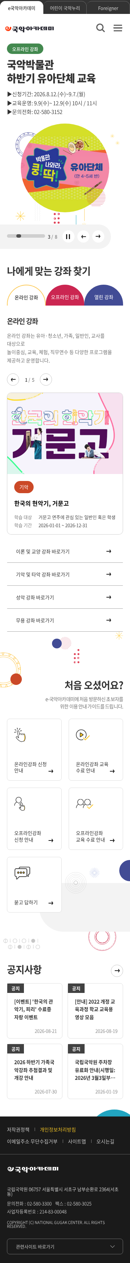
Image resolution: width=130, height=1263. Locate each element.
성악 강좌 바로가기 (35, 597)
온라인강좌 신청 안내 (30, 767)
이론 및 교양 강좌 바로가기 (43, 551)
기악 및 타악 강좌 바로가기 (43, 574)
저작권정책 (18, 1129)
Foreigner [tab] (108, 8)
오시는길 (105, 1141)
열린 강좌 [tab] (103, 296)
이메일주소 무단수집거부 (32, 1141)
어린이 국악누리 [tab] (65, 8)
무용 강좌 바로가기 (35, 620)
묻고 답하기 (26, 902)
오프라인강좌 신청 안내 (27, 836)
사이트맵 (77, 1141)
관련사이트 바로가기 (35, 1246)
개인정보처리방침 (58, 1129)
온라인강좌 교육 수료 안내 (92, 767)
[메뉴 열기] (118, 28)
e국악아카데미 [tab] (21, 8)
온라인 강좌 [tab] (26, 297)
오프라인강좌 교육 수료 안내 (90, 836)
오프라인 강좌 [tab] (65, 296)
